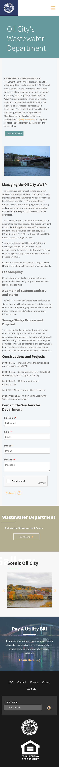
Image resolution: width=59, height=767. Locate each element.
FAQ (11, 682)
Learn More (27, 660)
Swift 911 (32, 688)
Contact (21, 682)
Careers (46, 682)
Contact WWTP (14, 133)
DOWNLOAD (25, 536)
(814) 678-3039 (26, 119)
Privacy (34, 682)
